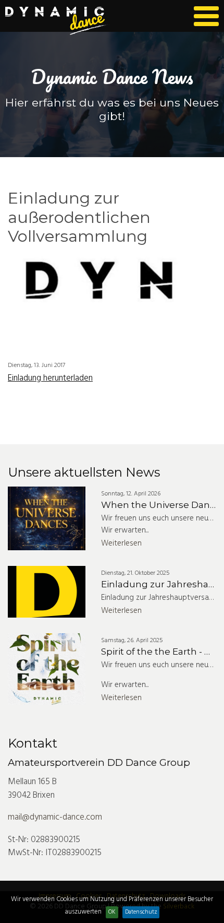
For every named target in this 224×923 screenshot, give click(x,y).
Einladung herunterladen (50, 378)
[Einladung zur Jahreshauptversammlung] (46, 592)
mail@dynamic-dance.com (55, 817)
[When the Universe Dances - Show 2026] (46, 518)
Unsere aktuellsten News (84, 472)
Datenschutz (141, 912)
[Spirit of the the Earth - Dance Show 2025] (46, 669)
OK (112, 912)
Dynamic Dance (57, 21)
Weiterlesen (121, 543)
